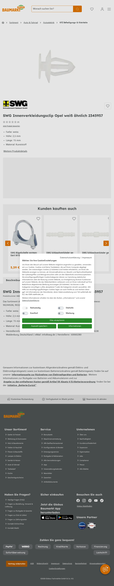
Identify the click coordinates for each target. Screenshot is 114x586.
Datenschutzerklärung (70, 258)
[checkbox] (25, 308)
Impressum (87, 258)
